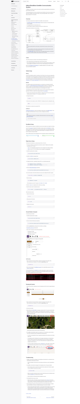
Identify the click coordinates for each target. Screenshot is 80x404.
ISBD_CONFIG (50, 110)
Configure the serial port (30, 110)
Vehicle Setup (62, 9)
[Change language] (62, 1)
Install (30, 227)
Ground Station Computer (63, 13)
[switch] (65, 1)
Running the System (62, 14)
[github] (68, 1)
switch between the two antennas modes (36, 85)
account (31, 128)
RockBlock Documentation (34, 65)
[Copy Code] (53, 98)
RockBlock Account (38, 267)
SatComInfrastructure (33, 167)
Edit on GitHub (29, 393)
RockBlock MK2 (31, 51)
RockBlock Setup (62, 10)
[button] (19, 3)
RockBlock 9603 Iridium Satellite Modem (34, 22)
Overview (61, 6)
